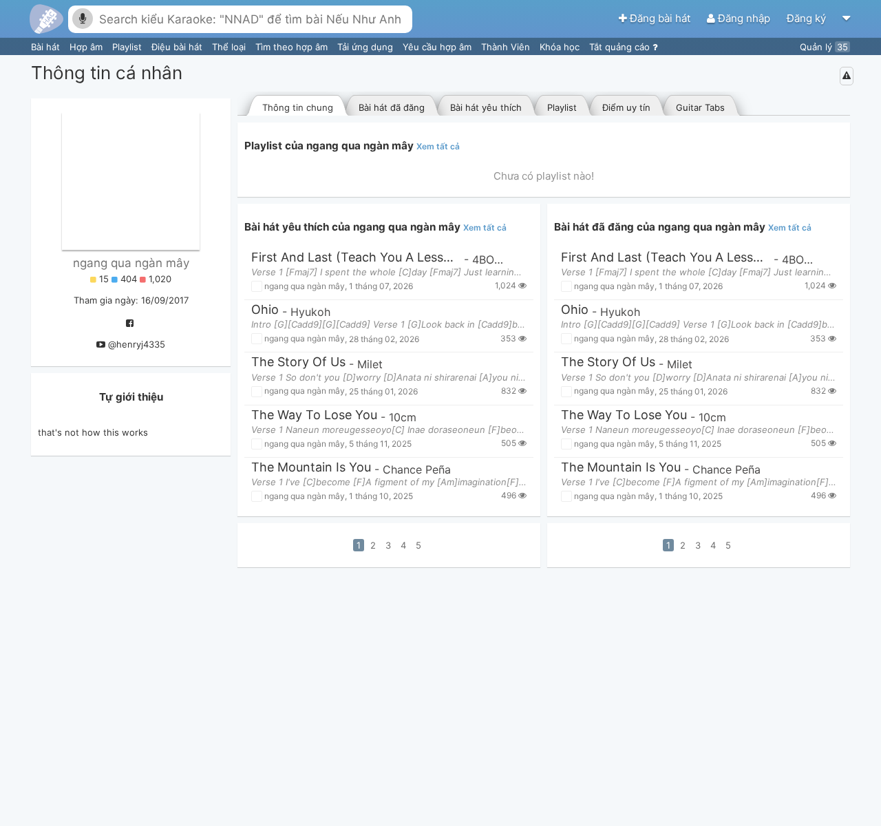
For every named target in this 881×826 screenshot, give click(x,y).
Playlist (128, 46)
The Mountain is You (311, 467)
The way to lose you (314, 415)
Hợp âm (87, 46)
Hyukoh (310, 312)
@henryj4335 (136, 344)
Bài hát (47, 46)
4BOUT (490, 259)
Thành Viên (507, 46)
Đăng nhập (744, 18)
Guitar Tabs (700, 107)
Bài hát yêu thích (486, 107)
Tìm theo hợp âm (292, 46)
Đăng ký (808, 18)
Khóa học (561, 46)
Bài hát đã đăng (392, 107)
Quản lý (824, 46)
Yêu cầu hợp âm (438, 46)
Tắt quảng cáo (620, 46)
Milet (370, 364)
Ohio (265, 310)
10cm (402, 417)
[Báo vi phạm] (846, 76)
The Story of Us (298, 362)
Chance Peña (417, 469)
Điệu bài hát (178, 46)
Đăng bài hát (660, 18)
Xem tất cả (438, 146)
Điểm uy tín (626, 107)
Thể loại (230, 46)
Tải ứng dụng (366, 46)
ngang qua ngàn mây (131, 263)
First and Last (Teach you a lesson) (355, 257)
